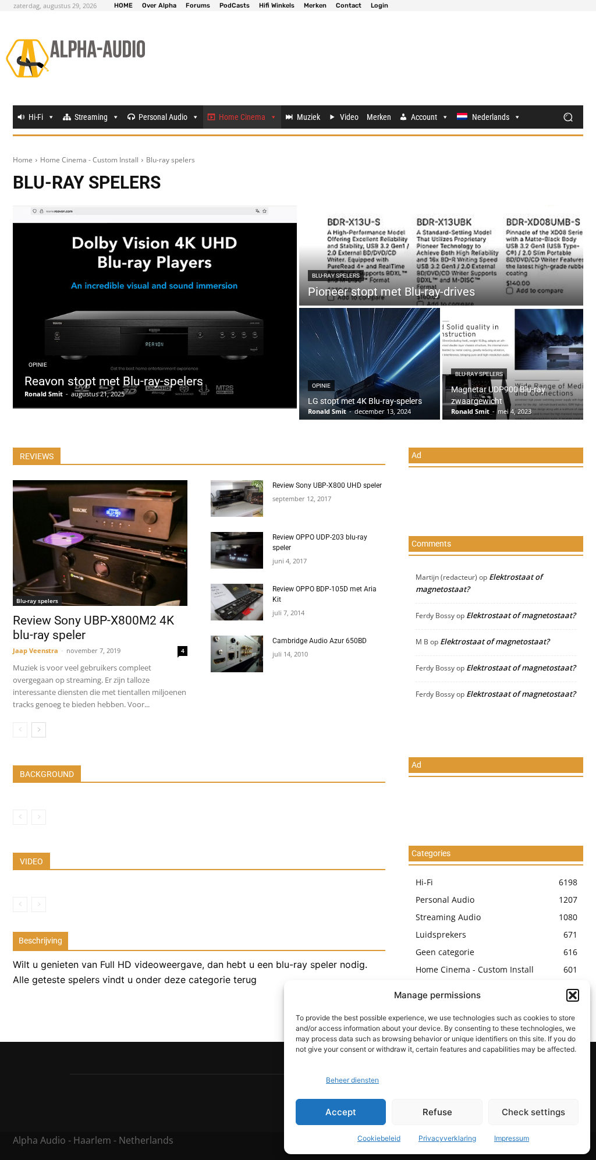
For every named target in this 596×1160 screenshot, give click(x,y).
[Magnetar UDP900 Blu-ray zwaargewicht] (512, 364)
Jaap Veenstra (35, 650)
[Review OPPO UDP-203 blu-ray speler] (237, 550)
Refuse (437, 1112)
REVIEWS (37, 456)
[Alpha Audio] (75, 58)
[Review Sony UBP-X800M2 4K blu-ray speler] (100, 543)
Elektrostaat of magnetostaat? (521, 615)
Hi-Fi (36, 117)
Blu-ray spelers (336, 275)
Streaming (91, 117)
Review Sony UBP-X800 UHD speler (327, 485)
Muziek (308, 117)
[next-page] (38, 729)
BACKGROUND (47, 774)
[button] (573, 995)
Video (349, 117)
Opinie (38, 364)
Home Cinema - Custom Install (89, 160)
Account (424, 117)
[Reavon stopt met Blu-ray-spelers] (155, 307)
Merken (379, 117)
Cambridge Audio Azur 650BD (319, 641)
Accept (340, 1112)
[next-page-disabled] (38, 817)
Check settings (533, 1112)
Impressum (511, 1138)
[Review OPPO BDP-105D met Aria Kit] (237, 602)
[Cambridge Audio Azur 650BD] (237, 654)
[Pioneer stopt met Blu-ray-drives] (441, 255)
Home (23, 160)
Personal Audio (163, 117)
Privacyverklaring (447, 1138)
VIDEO (31, 861)
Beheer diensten (352, 1080)
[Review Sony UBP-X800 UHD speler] (237, 498)
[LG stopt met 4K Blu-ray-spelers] (369, 364)
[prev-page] (20, 729)
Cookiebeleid (378, 1138)
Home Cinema (242, 117)
